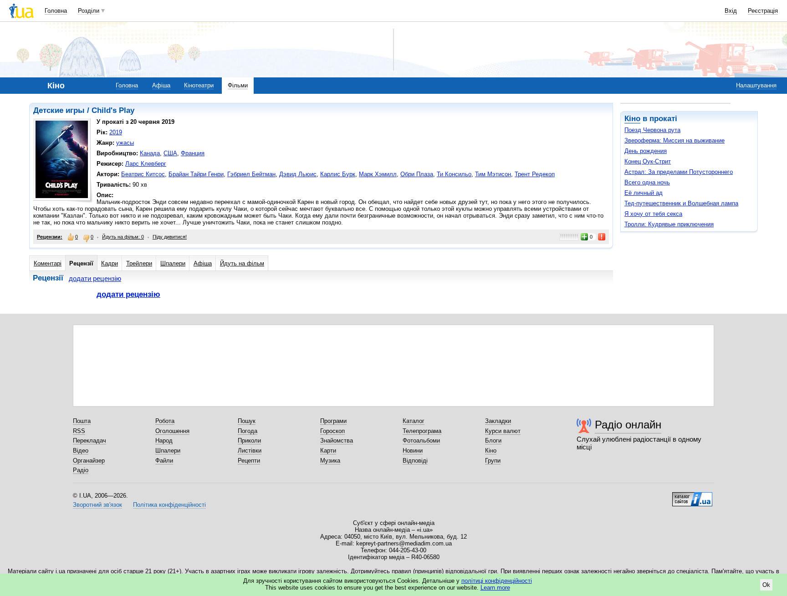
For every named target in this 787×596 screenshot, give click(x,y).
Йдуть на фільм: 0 (123, 236)
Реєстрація (763, 10)
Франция (192, 153)
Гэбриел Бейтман (251, 174)
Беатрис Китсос (143, 174)
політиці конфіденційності (496, 580)
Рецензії (81, 263)
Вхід (731, 10)
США (170, 153)
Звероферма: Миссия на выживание (674, 140)
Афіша (161, 85)
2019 (115, 132)
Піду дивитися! (170, 236)
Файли (164, 460)
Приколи (249, 440)
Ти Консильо (454, 174)
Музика (330, 460)
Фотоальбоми (421, 440)
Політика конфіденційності (169, 504)
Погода (247, 431)
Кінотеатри (199, 85)
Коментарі (47, 263)
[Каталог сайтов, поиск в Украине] (692, 495)
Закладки (498, 421)
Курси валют (503, 431)
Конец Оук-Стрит (647, 161)
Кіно (632, 118)
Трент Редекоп (535, 174)
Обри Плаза (416, 174)
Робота (164, 421)
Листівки (249, 450)
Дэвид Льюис (298, 174)
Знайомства (336, 440)
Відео (80, 450)
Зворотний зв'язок (97, 504)
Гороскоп (332, 431)
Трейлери (139, 263)
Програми (333, 421)
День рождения (645, 151)
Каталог (413, 421)
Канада (150, 153)
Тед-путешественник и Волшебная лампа (681, 203)
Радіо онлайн (628, 424)
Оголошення (172, 431)
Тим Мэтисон (493, 174)
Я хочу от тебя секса (653, 213)
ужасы (125, 142)
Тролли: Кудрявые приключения (669, 224)
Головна (56, 10)
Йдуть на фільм (242, 263)
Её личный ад (643, 192)
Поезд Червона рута (652, 130)
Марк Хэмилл (378, 174)
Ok (766, 584)
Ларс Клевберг (145, 163)
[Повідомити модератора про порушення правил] (602, 236)
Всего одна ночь (647, 182)
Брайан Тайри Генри (196, 174)
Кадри (109, 263)
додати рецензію (95, 278)
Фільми (238, 85)
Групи (493, 460)
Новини (413, 450)
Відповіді (415, 460)
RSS (79, 431)
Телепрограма (422, 431)
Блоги (493, 440)
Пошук (247, 421)
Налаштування (756, 85)
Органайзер (89, 460)
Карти (328, 450)
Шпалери (172, 263)
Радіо (80, 470)
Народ (164, 440)
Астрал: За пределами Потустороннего (678, 171)
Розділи (88, 10)
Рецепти (249, 460)
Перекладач (89, 440)
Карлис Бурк (337, 174)
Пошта (82, 421)
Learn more (495, 587)
